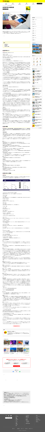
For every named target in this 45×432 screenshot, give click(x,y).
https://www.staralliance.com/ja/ (12, 288)
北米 (16, 417)
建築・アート (37, 59)
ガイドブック (27, 417)
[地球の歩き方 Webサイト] (6, 1)
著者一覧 (27, 419)
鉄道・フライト (37, 65)
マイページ (28, 422)
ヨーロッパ (35, 19)
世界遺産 (37, 62)
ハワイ (35, 28)
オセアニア (35, 26)
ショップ (40, 65)
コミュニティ (27, 420)
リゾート (40, 62)
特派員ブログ (27, 416)
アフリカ (35, 37)
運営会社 (37, 415)
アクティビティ (33, 65)
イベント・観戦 (34, 62)
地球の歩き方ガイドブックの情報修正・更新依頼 (9, 397)
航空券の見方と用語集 (7, 46)
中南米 (16, 418)
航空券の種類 (6, 45)
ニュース (27, 418)
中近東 (35, 35)
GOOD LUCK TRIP (28, 423)
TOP (3, 5)
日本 (16, 425)
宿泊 (40, 59)
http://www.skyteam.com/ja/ (10, 290)
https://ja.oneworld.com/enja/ (10, 289)
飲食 (33, 59)
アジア (16, 422)
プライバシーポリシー (38, 416)
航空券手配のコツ (6, 44)
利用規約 (37, 417)
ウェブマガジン (5, 5)
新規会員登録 (28, 421)
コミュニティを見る (39, 3)
